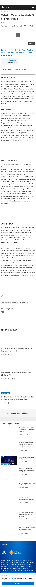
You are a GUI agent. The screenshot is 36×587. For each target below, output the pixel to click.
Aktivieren (18, 583)
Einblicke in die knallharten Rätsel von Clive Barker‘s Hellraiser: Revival (27, 529)
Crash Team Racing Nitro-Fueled (20, 302)
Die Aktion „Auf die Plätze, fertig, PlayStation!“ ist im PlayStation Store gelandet (17, 349)
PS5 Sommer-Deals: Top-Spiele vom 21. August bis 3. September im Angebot (26, 429)
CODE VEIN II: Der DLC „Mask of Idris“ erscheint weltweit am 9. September (26, 514)
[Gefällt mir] (9, 354)
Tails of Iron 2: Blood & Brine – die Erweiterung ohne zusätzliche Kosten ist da (26, 470)
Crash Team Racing (6, 302)
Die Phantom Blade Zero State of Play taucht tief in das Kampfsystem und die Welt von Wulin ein (17, 398)
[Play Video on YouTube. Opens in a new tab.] (31, 43)
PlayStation (10, 7)
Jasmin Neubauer (12, 60)
